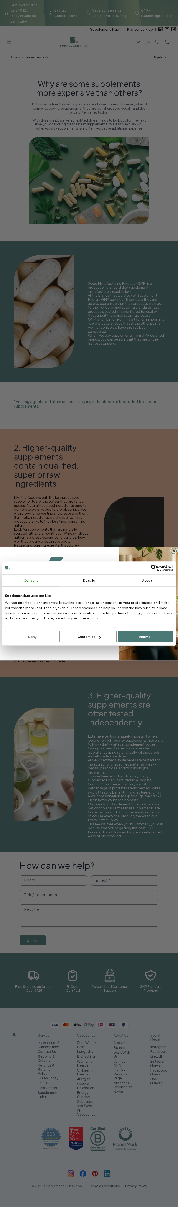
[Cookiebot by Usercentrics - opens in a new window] (154, 568)
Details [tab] (89, 580)
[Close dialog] (173, 551)
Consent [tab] (31, 580)
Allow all (145, 636)
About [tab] (147, 580)
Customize (86, 636)
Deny (32, 636)
